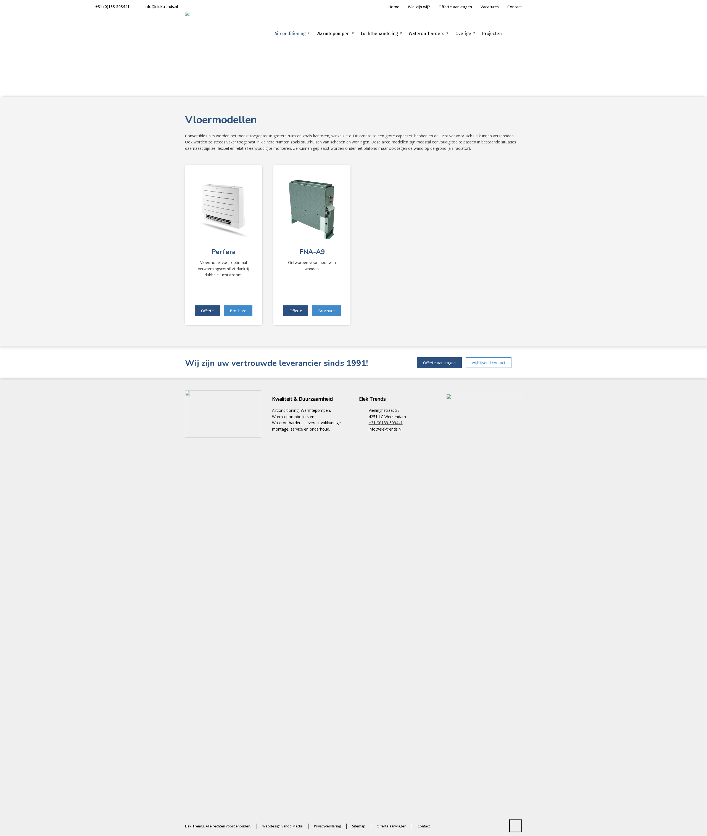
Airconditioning (483, 81)
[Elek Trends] (207, 33)
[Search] (518, 33)
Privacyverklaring (327, 826)
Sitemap (358, 826)
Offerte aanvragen (455, 6)
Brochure (238, 310)
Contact (514, 6)
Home (393, 6)
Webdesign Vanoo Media (282, 826)
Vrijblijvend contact (488, 362)
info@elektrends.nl (161, 6)
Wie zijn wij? (419, 6)
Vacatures (490, 6)
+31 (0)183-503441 (112, 6)
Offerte (207, 310)
